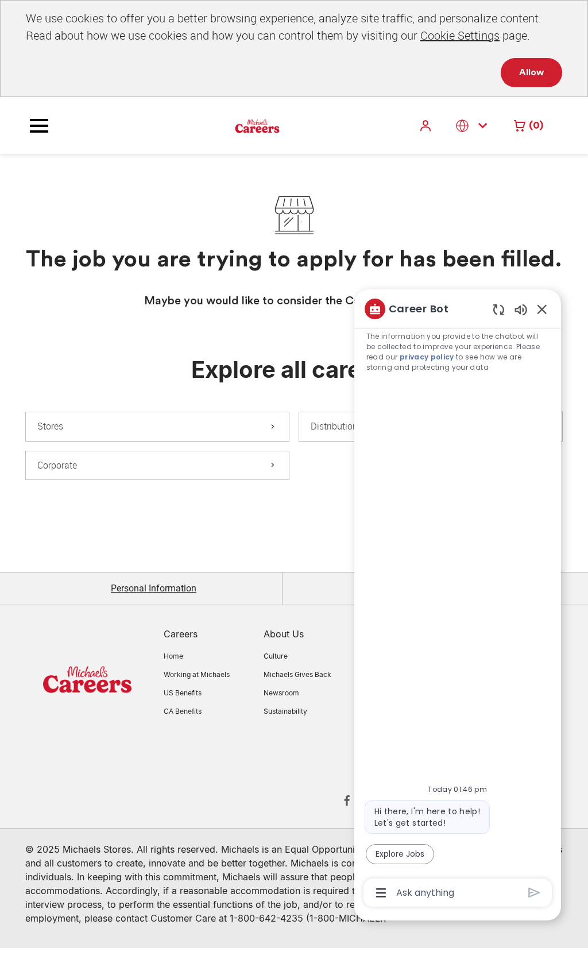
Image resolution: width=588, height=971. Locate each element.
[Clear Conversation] (498, 309)
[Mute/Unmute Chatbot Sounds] (520, 309)
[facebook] (347, 800)
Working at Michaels (197, 674)
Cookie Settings (460, 35)
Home (173, 656)
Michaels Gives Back (297, 674)
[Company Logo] (228, 125)
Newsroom (281, 692)
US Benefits (183, 692)
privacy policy (427, 357)
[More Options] (381, 893)
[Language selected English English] (474, 125)
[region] (457, 600)
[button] (427, 125)
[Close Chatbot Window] (542, 309)
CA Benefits (183, 711)
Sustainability (285, 711)
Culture (276, 656)
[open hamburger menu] (39, 126)
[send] (534, 892)
